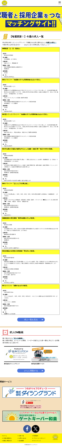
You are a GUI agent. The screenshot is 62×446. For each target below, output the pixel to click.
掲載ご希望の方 (7, 440)
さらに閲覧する (31, 370)
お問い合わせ (22, 438)
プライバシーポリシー (39, 438)
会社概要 (21, 440)
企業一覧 (21, 436)
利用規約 (35, 436)
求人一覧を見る (31, 319)
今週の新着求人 (7, 438)
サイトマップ (37, 440)
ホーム (5, 436)
